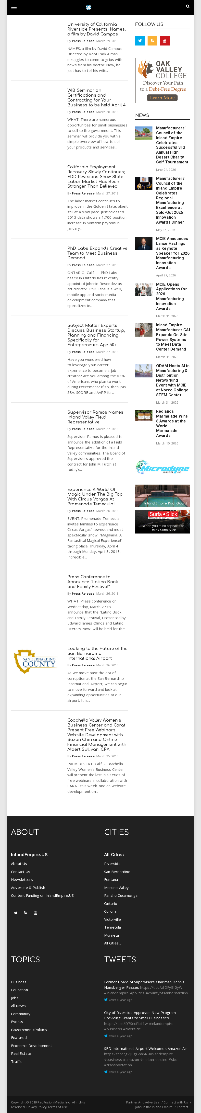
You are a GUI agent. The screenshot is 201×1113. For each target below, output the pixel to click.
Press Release (83, 41)
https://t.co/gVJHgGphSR (126, 1053)
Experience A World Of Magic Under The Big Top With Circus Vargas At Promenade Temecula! (95, 496)
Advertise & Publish (28, 887)
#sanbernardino (154, 1059)
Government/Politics (29, 1029)
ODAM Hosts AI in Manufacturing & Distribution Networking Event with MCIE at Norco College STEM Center (172, 380)
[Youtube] (165, 40)
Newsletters (22, 879)
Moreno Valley (116, 887)
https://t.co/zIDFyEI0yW (161, 987)
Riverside (112, 863)
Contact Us (20, 871)
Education (19, 989)
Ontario (110, 903)
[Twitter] (140, 40)
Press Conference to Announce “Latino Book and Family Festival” (92, 582)
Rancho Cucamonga (121, 895)
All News (18, 1005)
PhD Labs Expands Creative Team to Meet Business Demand (97, 253)
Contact (182, 1107)
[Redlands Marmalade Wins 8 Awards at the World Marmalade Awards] (143, 415)
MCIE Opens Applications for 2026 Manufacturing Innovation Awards (171, 296)
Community (20, 1013)
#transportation (118, 1064)
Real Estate (21, 1053)
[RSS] (152, 40)
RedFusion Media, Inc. (54, 1102)
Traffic (16, 1061)
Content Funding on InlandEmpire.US (42, 895)
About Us (19, 863)
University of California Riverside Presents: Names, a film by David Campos (96, 29)
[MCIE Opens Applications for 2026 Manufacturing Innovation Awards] (143, 289)
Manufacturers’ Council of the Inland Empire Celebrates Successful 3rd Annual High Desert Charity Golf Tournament (172, 145)
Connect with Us (175, 1102)
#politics (137, 992)
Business (19, 981)
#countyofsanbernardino (167, 992)
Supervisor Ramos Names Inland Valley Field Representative (95, 417)
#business (113, 1028)
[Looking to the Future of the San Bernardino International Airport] (35, 661)
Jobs (15, 997)
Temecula (112, 927)
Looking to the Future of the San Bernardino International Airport (97, 653)
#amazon (131, 1059)
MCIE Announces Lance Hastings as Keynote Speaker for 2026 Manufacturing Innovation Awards (172, 253)
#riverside (132, 1028)
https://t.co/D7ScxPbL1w (126, 1023)
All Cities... (112, 943)
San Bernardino (117, 871)
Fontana (111, 879)
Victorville (112, 919)
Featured (19, 1037)
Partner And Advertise (143, 1102)
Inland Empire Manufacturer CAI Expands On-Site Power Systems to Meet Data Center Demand (173, 337)
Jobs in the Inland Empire (154, 1107)
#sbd (173, 1059)
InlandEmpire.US (29, 854)
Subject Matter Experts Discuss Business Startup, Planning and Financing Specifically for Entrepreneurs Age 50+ (96, 335)
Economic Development (31, 1045)
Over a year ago (120, 1000)
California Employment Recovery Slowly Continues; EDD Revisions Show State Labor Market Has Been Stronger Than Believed (96, 177)
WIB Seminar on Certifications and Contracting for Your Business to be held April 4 (96, 97)
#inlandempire (116, 992)
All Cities (114, 854)
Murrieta (111, 935)
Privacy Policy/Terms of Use (47, 1107)
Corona (110, 911)
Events (17, 1021)
